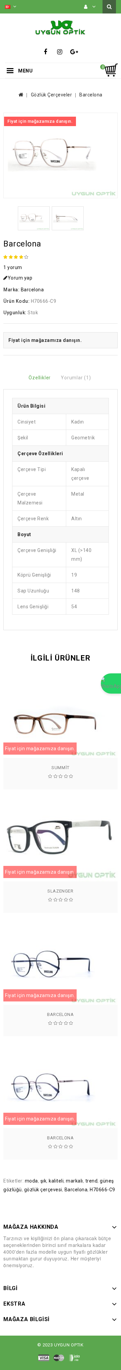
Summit (60, 767)
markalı (74, 1181)
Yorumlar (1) (76, 377)
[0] (111, 70)
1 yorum (12, 267)
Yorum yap (20, 278)
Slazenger (60, 891)
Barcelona (91, 94)
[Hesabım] (90, 6)
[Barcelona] (60, 155)
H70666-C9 (102, 1189)
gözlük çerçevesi (43, 1189)
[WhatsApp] (111, 683)
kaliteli (56, 1181)
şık (43, 1181)
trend (91, 1181)
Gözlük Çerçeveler (51, 94)
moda (31, 1181)
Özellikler (40, 377)
